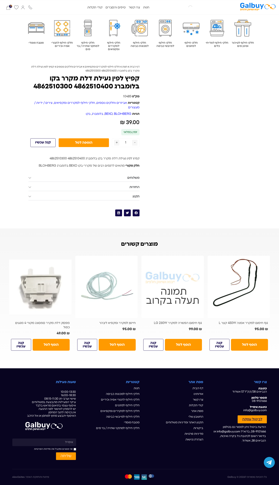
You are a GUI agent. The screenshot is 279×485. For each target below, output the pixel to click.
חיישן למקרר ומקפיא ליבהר (117, 322)
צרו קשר (134, 7)
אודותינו (198, 394)
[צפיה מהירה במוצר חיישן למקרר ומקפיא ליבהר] (133, 260)
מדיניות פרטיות (193, 433)
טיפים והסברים (116, 7)
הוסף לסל (249, 344)
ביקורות (198, 428)
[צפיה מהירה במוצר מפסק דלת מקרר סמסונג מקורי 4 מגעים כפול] (67, 260)
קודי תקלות (94, 7)
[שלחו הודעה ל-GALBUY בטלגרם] (269, 462)
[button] (136, 212)
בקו (88, 113)
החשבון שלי (195, 416)
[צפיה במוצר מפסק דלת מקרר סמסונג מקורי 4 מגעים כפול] (40, 287)
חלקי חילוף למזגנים (127, 405)
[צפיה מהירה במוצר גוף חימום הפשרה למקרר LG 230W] (199, 260)
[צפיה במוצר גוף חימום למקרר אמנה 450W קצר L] (239, 287)
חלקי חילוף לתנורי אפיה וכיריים (120, 399)
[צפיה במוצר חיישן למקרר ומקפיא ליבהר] (106, 287)
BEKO (109, 113)
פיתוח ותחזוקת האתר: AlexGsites (30, 477)
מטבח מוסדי (132, 422)
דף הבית (135, 66)
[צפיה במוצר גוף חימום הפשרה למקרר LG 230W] (172, 287)
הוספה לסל (83, 142)
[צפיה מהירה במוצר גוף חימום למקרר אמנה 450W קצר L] (265, 260)
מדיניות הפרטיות (42, 449)
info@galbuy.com (255, 410)
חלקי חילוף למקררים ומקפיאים (102, 66)
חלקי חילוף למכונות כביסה (123, 394)
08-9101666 (259, 401)
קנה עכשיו (43, 142)
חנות (146, 7)
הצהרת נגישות (194, 439)
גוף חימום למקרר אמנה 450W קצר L (243, 322)
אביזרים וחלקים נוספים (69, 66)
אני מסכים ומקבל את (53, 449)
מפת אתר (197, 411)
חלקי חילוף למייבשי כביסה (123, 416)
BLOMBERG (122, 113)
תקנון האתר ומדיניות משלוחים (184, 422)
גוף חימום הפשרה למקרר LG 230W (178, 322)
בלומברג (97, 113)
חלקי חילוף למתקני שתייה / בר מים (118, 428)
